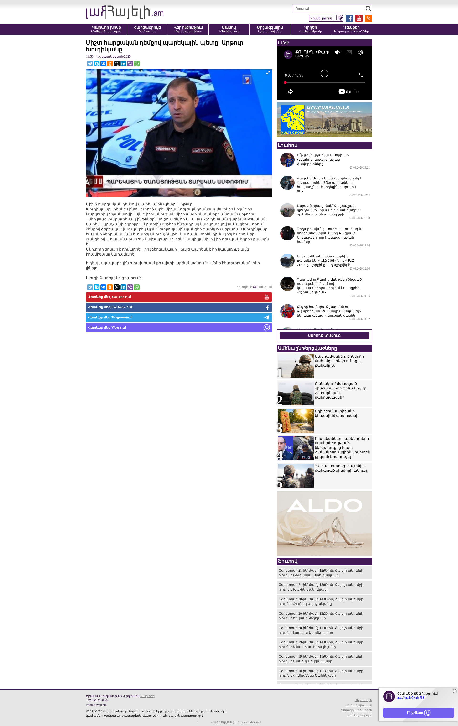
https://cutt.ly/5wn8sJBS (410, 697)
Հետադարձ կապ (359, 705)
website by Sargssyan (360, 715)
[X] (117, 63)
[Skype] (96, 63)
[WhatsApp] (137, 63)
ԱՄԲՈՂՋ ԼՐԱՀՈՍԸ (324, 335)
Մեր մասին (363, 700)
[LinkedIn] (123, 63)
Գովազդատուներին (356, 710)
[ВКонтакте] (103, 63)
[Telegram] (90, 63)
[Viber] (130, 63)
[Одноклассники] (110, 63)
